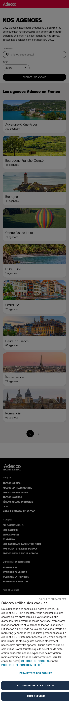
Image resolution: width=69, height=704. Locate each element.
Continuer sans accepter (52, 599)
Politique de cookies (34, 661)
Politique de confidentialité (21, 665)
